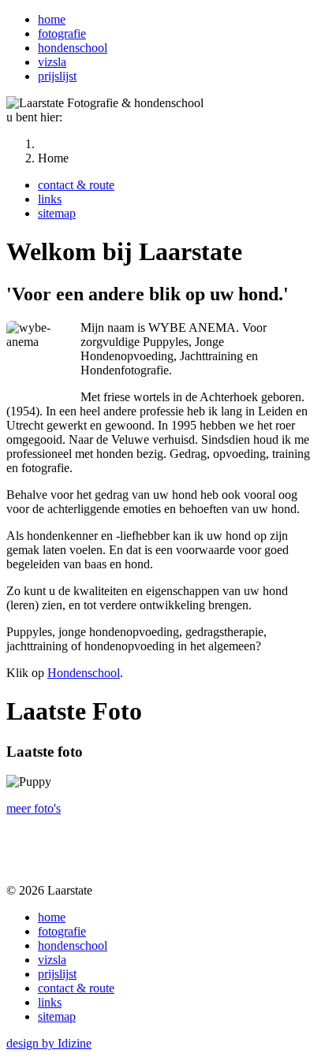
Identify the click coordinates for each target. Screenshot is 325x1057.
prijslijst (57, 76)
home (51, 19)
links (50, 199)
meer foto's (33, 808)
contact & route (76, 185)
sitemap (57, 213)
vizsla (52, 62)
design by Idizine (49, 1043)
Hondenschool (83, 672)
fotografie (62, 33)
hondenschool (72, 47)
